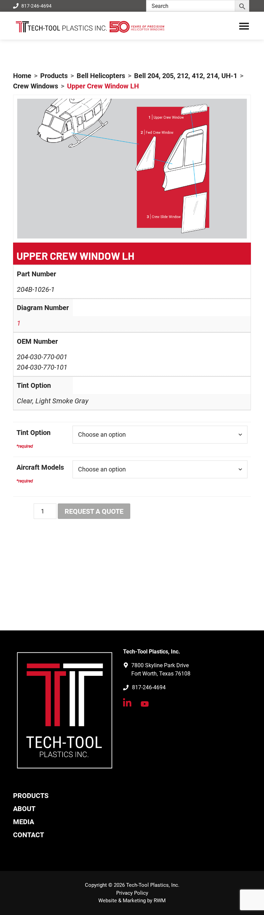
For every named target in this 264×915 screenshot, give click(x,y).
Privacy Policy (132, 893)
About (24, 809)
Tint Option (33, 432)
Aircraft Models (40, 467)
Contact (28, 835)
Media (23, 822)
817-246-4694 (36, 6)
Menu (244, 26)
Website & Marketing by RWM (132, 900)
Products (30, 795)
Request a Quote (94, 511)
